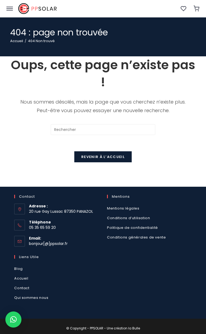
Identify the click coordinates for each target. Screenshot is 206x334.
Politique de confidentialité (132, 227)
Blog (18, 268)
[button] (13, 319)
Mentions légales (123, 208)
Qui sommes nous (31, 297)
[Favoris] (183, 8)
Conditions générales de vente (137, 237)
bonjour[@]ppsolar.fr (48, 243)
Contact (21, 288)
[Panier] (196, 8)
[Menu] (9, 9)
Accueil (21, 278)
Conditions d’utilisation (128, 218)
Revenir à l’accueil (103, 156)
